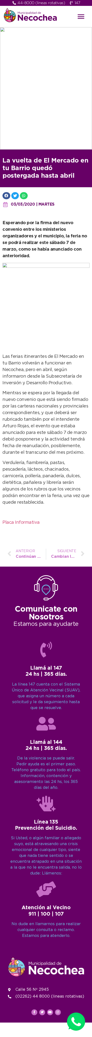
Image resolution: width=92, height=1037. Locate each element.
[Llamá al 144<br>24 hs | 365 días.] (46, 724)
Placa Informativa (21, 522)
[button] (80, 16)
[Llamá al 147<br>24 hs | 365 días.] (46, 649)
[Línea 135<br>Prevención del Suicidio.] (46, 803)
